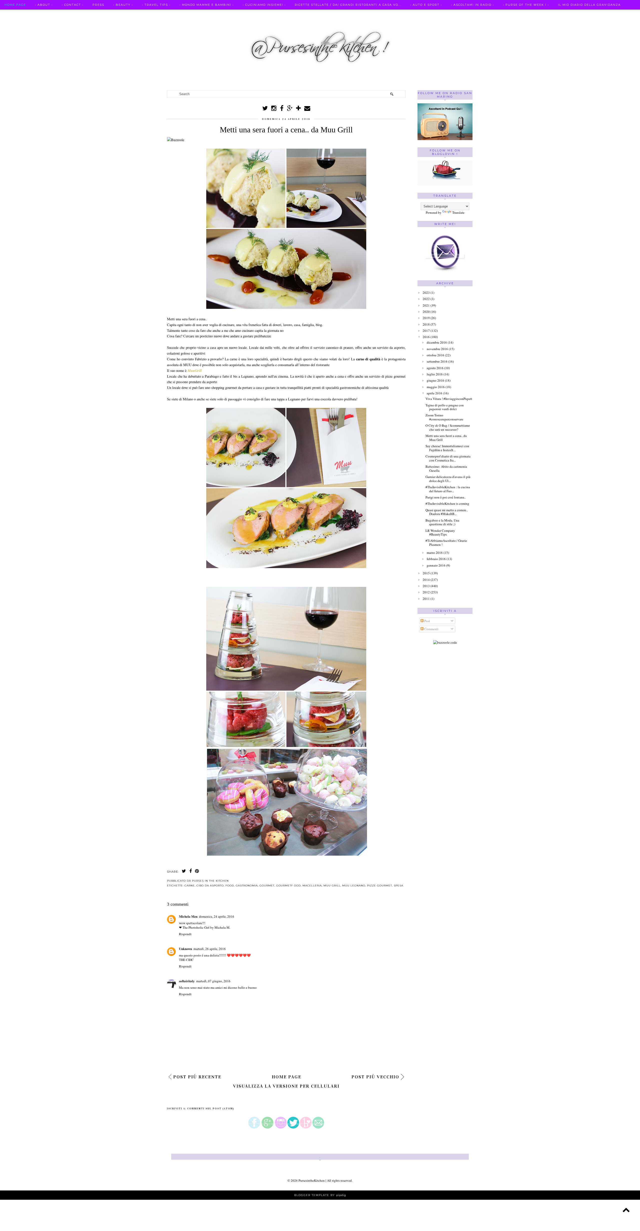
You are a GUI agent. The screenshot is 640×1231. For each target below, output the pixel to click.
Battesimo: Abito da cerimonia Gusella (446, 468)
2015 (426, 573)
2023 (426, 292)
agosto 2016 (435, 368)
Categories (15, 14)
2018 (426, 324)
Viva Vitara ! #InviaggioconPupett (449, 398)
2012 (426, 592)
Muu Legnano (353, 885)
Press (98, 5)
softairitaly (187, 980)
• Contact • (73, 5)
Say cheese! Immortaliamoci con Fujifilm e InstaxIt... (447, 448)
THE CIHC (186, 959)
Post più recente (197, 1077)
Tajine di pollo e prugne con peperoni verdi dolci (445, 407)
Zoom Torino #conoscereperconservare (444, 417)
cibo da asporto (210, 885)
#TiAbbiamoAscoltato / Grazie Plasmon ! (446, 542)
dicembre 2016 (437, 342)
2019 (426, 318)
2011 (426, 598)
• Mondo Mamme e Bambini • (207, 5)
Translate (458, 212)
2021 (426, 305)
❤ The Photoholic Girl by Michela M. (204, 927)
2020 (426, 311)
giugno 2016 (435, 380)
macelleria (312, 885)
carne (189, 885)
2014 (426, 579)
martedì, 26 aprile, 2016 (210, 948)
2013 (426, 586)
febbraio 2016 (436, 559)
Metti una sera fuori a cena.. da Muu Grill (446, 437)
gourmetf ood (288, 885)
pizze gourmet (379, 885)
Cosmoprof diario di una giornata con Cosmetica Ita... (448, 458)
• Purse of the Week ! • (526, 5)
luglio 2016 (435, 374)
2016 (426, 337)
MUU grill (332, 885)
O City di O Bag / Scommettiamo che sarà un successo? (448, 427)
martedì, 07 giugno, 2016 (213, 981)
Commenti (431, 629)
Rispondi (185, 934)
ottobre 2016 (435, 355)
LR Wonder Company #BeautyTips (440, 532)
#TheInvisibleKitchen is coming (447, 503)
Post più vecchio (375, 1077)
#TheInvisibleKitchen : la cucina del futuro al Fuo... (448, 489)
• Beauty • (123, 5)
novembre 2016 (437, 349)
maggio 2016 (436, 387)
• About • (44, 5)
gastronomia (247, 885)
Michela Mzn (188, 916)
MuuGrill (195, 370)
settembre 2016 (437, 361)
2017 (426, 330)
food (230, 885)
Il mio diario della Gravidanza (589, 5)
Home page (15, 5)
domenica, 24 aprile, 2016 (216, 916)
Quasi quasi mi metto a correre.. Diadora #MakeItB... (447, 512)
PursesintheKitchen (312, 1180)
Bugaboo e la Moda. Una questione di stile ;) (442, 522)
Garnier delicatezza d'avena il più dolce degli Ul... (448, 478)
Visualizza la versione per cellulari (286, 1086)
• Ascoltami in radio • (472, 5)
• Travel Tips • (156, 5)
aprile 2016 (434, 393)
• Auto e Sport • (426, 5)
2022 (426, 299)
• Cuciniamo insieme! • (264, 5)
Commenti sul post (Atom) (210, 1108)
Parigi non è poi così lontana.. (446, 497)
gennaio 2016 (436, 565)
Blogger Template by (320, 1195)
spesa (398, 885)
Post (427, 621)
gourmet (267, 885)
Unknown (185, 948)
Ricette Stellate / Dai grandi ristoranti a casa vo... (348, 5)
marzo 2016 (435, 552)
